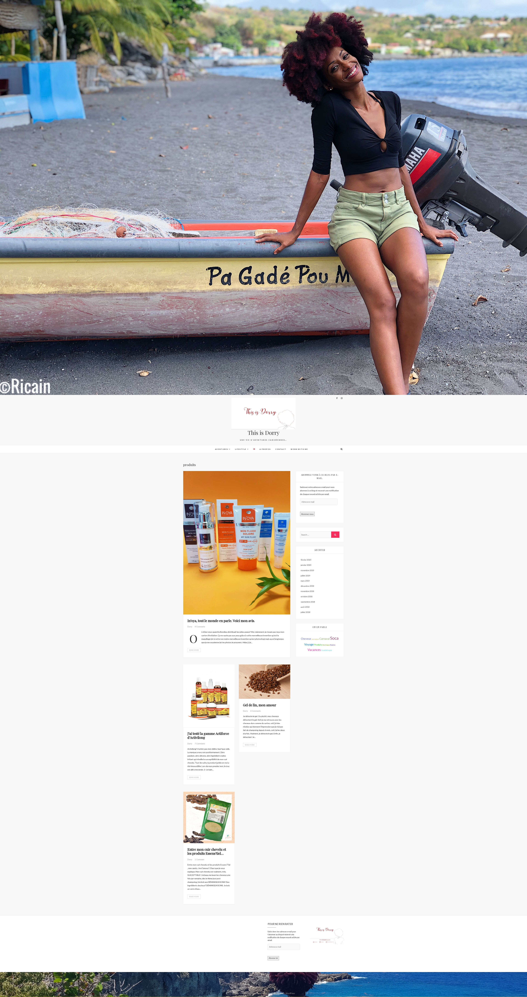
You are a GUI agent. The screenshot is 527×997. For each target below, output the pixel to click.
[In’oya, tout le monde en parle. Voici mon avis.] (236, 542)
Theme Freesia (268, 993)
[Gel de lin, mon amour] (264, 681)
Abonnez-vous (307, 514)
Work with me (299, 449)
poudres (332, 645)
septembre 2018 (308, 602)
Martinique (326, 645)
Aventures (221, 449)
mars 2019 (305, 581)
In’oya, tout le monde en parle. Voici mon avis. (221, 620)
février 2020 (306, 560)
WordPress (290, 993)
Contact (280, 449)
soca (334, 638)
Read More (194, 650)
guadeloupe (326, 650)
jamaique (315, 639)
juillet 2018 (305, 612)
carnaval (324, 638)
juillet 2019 (305, 575)
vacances (314, 650)
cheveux (306, 638)
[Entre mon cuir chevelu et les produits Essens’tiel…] (209, 817)
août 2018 (305, 607)
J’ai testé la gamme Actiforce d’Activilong (208, 735)
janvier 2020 (306, 565)
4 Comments (200, 627)
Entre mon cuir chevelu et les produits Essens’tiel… (206, 851)
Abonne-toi (273, 958)
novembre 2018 (307, 591)
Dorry (190, 627)
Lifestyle (240, 449)
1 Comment (199, 859)
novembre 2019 (307, 570)
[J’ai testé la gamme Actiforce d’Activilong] (209, 695)
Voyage (309, 644)
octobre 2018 (306, 596)
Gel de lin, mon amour (259, 705)
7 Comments (200, 744)
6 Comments (255, 711)
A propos (265, 449)
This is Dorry (263, 432)
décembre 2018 (307, 586)
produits (318, 645)
